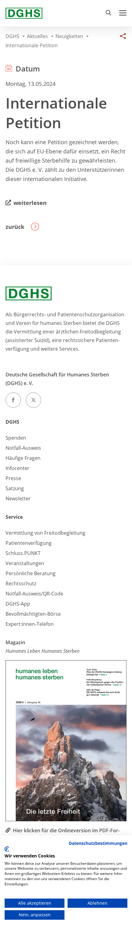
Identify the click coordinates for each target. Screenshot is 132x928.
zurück (15, 226)
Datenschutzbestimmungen (98, 843)
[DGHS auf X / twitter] (33, 400)
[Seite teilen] (121, 40)
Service (14, 517)
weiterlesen (30, 202)
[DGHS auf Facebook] (13, 400)
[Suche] (109, 13)
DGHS (12, 421)
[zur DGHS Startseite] (24, 13)
